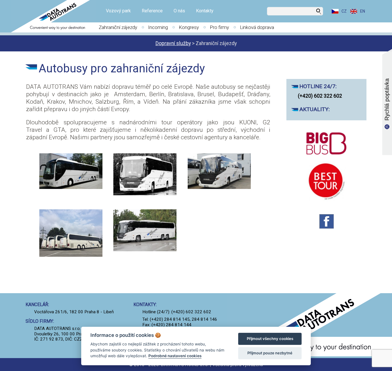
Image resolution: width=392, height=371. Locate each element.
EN (362, 11)
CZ (344, 11)
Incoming (158, 27)
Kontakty (205, 10)
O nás (179, 10)
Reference (152, 10)
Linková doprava (257, 27)
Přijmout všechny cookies (270, 338)
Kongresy (189, 27)
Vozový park (118, 10)
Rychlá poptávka (387, 99)
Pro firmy (219, 27)
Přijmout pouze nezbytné (269, 353)
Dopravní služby (173, 43)
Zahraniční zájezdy (118, 27)
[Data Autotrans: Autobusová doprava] (53, 16)
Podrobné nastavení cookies (174, 355)
